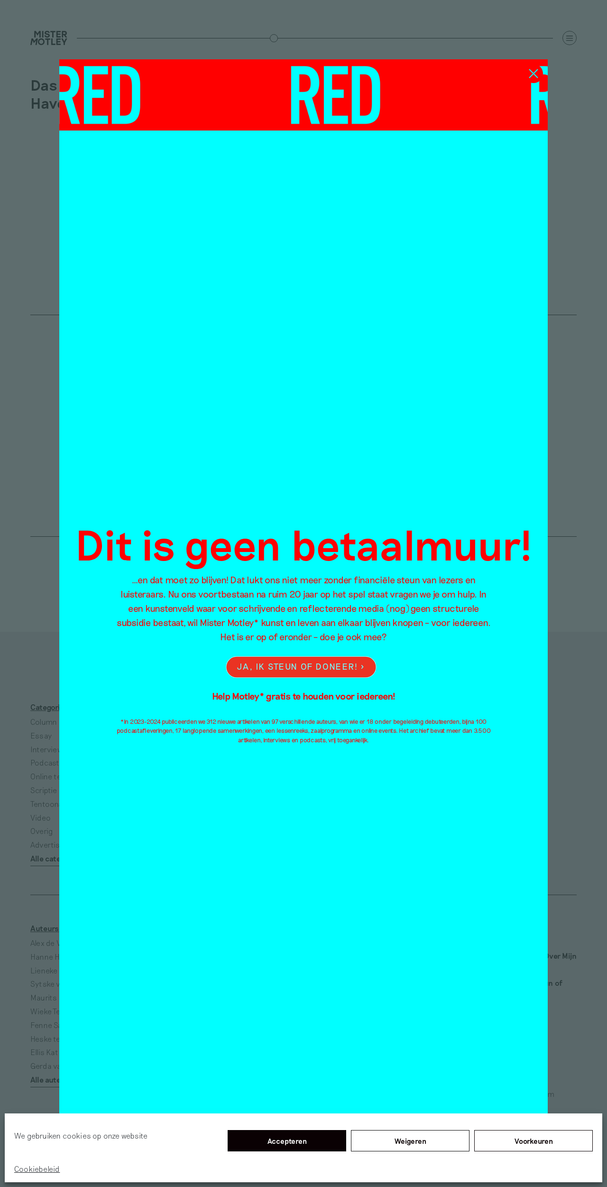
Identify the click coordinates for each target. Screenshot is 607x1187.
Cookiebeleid (37, 1168)
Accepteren (287, 1141)
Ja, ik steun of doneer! (297, 666)
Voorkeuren (534, 1141)
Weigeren (410, 1141)
